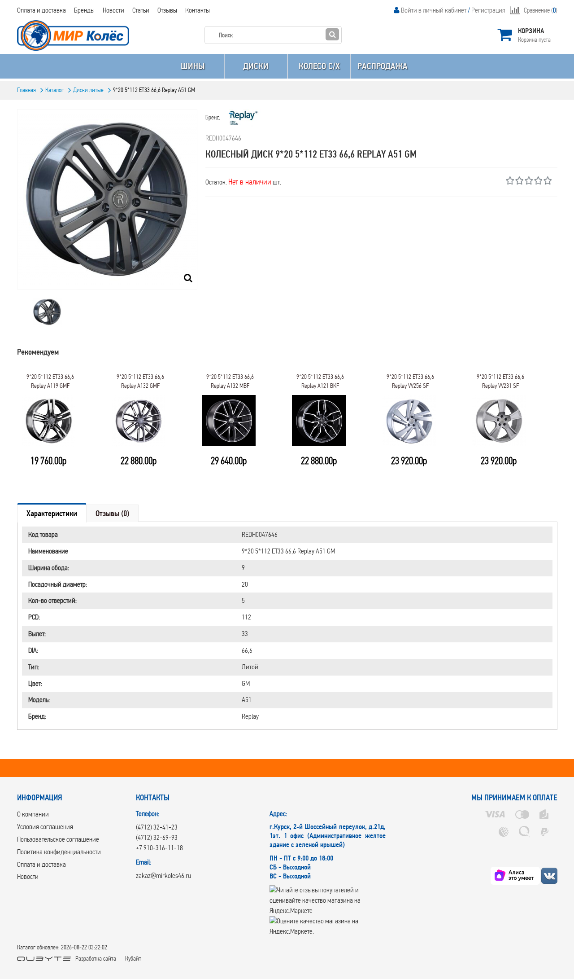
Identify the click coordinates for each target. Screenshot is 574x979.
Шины (192, 66)
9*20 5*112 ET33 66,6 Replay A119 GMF (50, 381)
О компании (33, 814)
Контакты (197, 10)
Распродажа (382, 66)
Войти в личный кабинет (433, 10)
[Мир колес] (549, 875)
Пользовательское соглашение (58, 839)
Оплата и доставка (41, 10)
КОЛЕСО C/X (319, 66)
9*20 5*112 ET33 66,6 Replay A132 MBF (230, 381)
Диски (256, 66)
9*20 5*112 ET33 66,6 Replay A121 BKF (320, 381)
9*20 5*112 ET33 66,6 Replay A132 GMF (140, 381)
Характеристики (51, 513)
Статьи (140, 10)
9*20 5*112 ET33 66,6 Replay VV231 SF (500, 381)
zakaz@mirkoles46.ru (163, 875)
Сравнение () (540, 10)
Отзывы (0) (112, 513)
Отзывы (167, 10)
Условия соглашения (45, 826)
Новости (113, 10)
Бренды (84, 10)
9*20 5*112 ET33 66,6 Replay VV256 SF (410, 381)
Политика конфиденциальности (59, 851)
